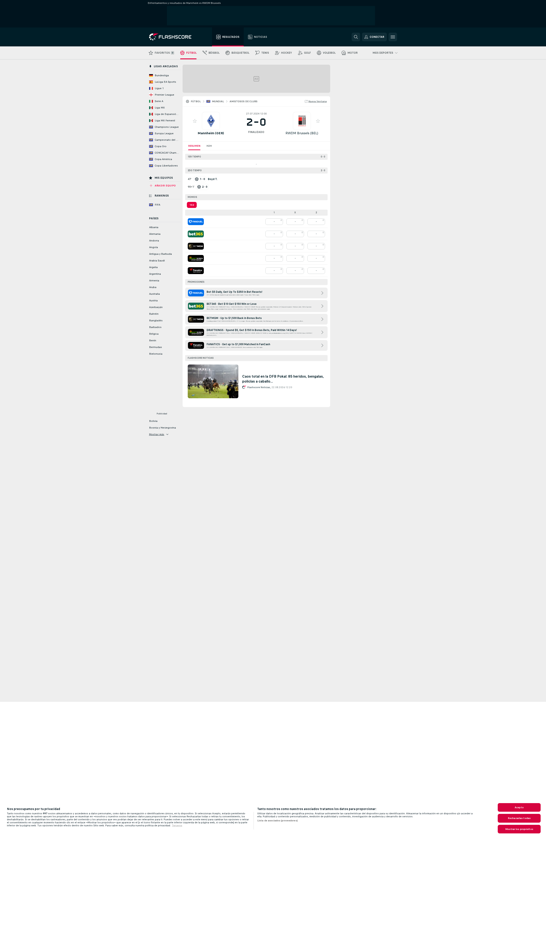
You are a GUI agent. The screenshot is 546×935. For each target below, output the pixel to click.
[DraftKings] (196, 258)
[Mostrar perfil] (211, 121)
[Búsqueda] (356, 37)
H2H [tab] (209, 145)
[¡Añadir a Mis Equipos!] (194, 120)
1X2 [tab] (191, 204)
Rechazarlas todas (519, 818)
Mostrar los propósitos (519, 829)
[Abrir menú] (393, 37)
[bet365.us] (196, 233)
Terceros (177, 825)
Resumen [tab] (194, 145)
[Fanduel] (196, 221)
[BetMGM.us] (196, 246)
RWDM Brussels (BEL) (302, 133)
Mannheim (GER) (211, 133)
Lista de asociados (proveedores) (277, 820)
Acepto (519, 807)
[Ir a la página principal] (173, 37)
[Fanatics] (196, 270)
